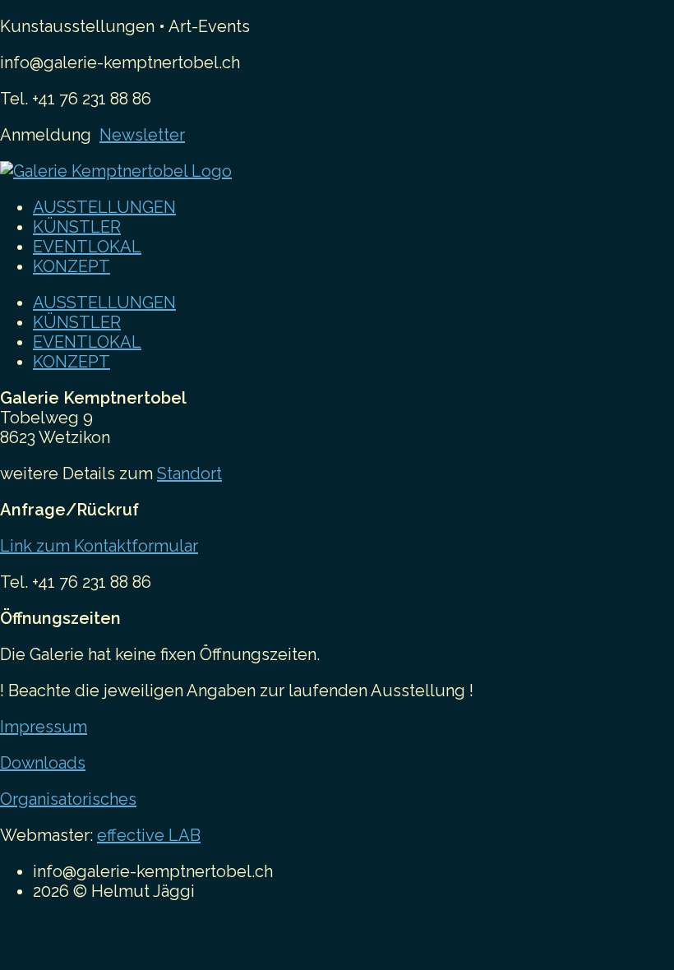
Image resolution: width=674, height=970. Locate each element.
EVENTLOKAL (87, 246)
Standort (189, 473)
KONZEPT (71, 266)
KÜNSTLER (77, 227)
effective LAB (149, 835)
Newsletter (142, 135)
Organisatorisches (68, 799)
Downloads (42, 763)
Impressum (43, 727)
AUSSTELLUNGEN (104, 207)
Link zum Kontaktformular (99, 546)
